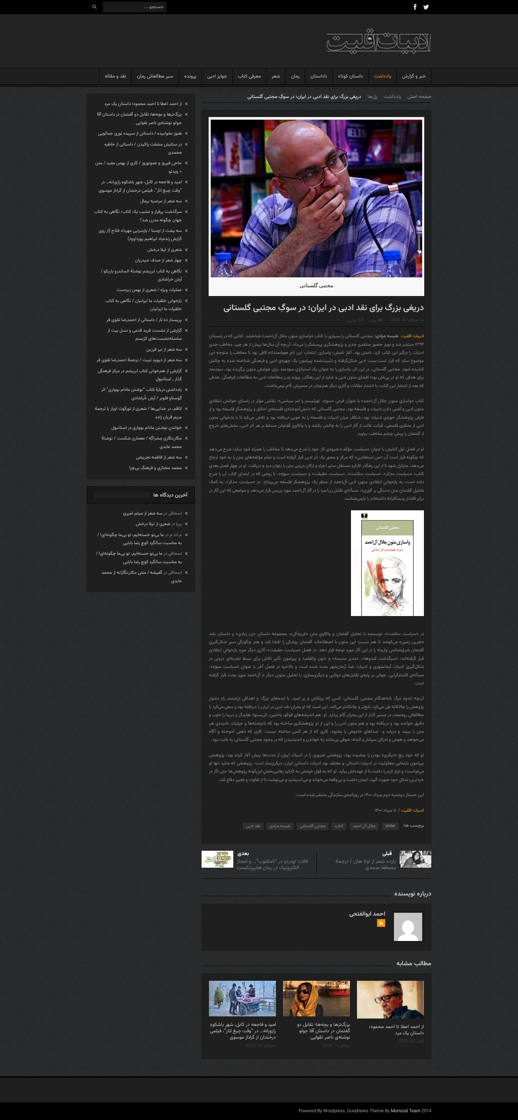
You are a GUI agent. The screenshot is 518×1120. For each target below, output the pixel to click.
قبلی (387, 854)
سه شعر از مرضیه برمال (161, 201)
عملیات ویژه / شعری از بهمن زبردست (149, 290)
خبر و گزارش (414, 76)
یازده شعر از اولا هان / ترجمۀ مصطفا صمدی (365, 864)
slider (390, 826)
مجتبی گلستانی (312, 826)
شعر (276, 76)
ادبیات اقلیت (412, 336)
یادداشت (382, 76)
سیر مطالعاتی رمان (155, 76)
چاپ (372, 321)
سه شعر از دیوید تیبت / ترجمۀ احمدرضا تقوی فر (139, 360)
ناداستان (318, 76)
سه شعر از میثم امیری (142, 513)
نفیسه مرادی (280, 826)
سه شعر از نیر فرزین (164, 349)
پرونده (190, 76)
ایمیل (352, 321)
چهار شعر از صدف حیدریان (158, 260)
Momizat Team (405, 1111)
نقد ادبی (253, 826)
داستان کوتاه (350, 76)
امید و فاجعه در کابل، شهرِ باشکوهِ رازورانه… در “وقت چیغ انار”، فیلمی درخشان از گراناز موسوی (243, 1031)
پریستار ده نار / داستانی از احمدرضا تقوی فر (144, 320)
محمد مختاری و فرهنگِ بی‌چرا (155, 468)
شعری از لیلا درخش (164, 249)
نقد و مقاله (115, 76)
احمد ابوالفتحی (367, 914)
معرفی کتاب (249, 76)
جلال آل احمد (364, 826)
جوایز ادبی (217, 76)
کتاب (339, 826)
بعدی (243, 854)
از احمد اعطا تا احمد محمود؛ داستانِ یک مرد (396, 1030)
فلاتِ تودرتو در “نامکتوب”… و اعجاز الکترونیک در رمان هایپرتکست (272, 864)
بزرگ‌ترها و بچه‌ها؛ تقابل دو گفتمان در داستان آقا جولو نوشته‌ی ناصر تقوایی (323, 1031)
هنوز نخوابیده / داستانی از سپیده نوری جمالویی (140, 133)
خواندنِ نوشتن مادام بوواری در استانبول (146, 427)
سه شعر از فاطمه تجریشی (159, 457)
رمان (295, 76)
